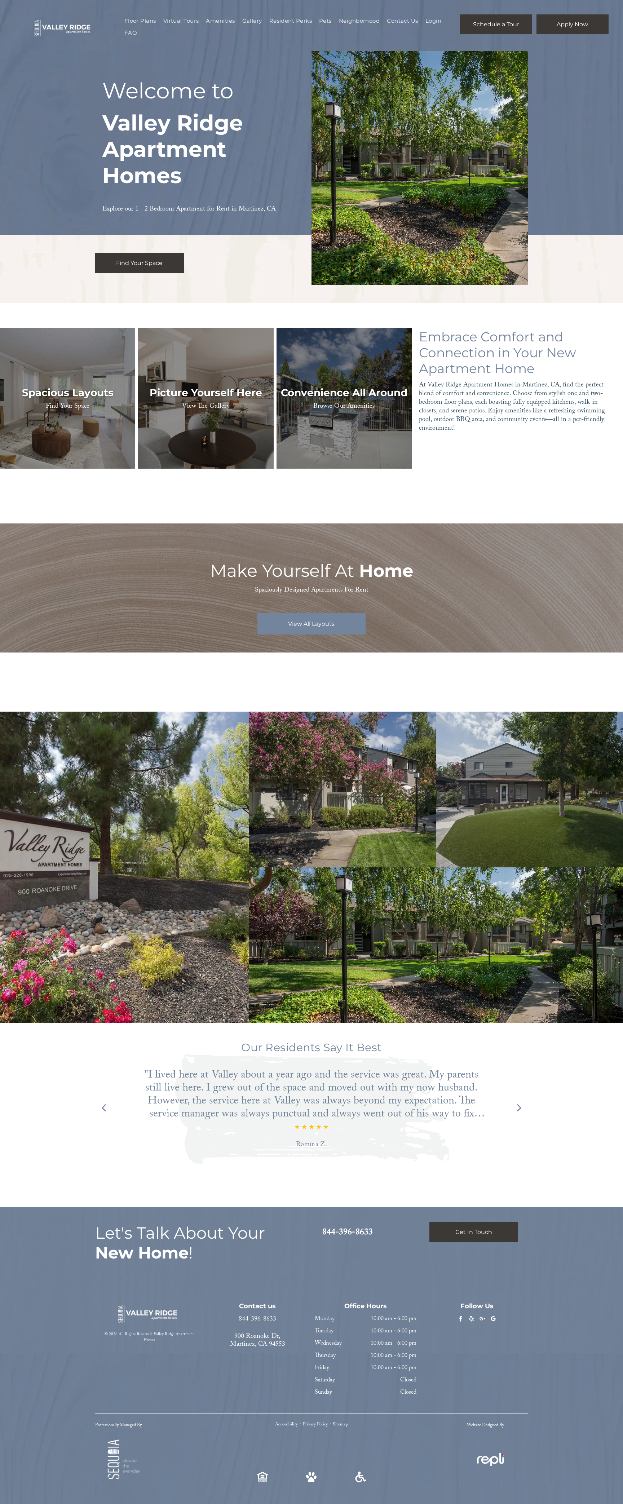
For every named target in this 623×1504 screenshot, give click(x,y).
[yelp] (471, 1319)
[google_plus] (482, 1319)
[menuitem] (140, 21)
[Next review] (519, 1109)
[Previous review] (103, 1109)
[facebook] (460, 1319)
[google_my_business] (493, 1319)
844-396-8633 (257, 1319)
